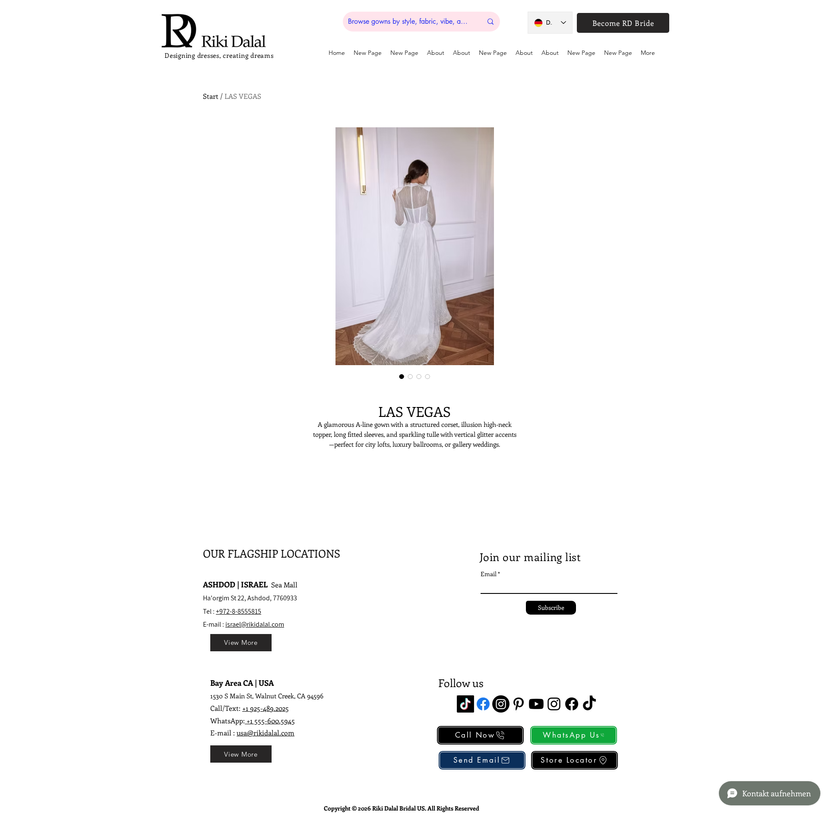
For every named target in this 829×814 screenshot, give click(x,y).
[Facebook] (483, 704)
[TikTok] (465, 704)
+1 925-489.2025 (265, 708)
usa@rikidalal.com (265, 732)
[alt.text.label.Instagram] (554, 704)
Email (489, 574)
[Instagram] (500, 704)
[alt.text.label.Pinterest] (518, 704)
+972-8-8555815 (238, 611)
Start (210, 96)
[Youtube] (536, 704)
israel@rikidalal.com (254, 624)
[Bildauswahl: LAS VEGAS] (401, 376)
